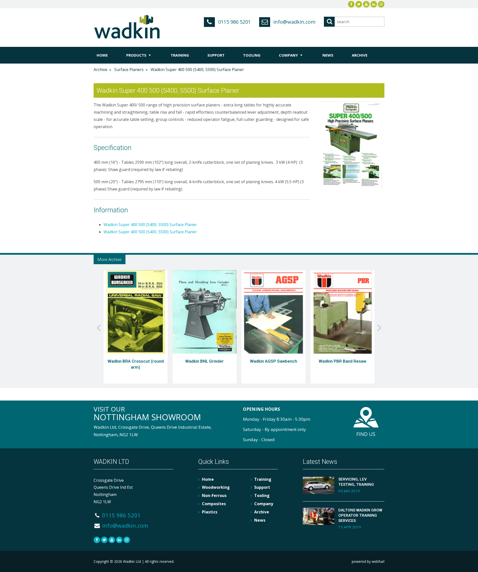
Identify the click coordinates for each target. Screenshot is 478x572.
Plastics (209, 512)
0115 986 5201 (234, 21)
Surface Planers (129, 69)
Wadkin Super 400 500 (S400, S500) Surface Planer (150, 224)
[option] (135, 328)
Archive (359, 55)
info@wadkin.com (293, 21)
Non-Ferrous (214, 495)
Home (102, 55)
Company (289, 55)
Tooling (251, 55)
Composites (214, 503)
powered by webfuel (368, 561)
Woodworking (216, 487)
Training (180, 55)
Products (136, 55)
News (327, 55)
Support (216, 55)
